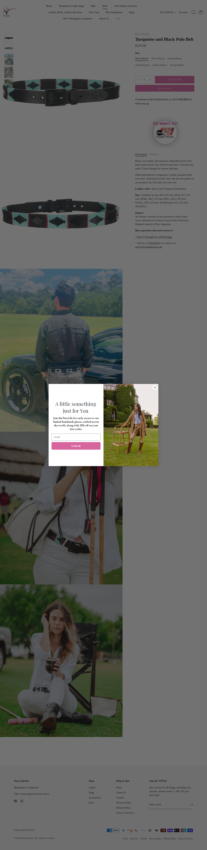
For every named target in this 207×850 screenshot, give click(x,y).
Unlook (76, 446)
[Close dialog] (154, 387)
